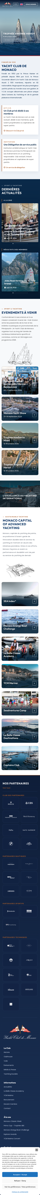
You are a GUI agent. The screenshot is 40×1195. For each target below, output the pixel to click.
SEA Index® (10, 601)
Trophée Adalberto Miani (14, 439)
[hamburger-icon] (15, 4)
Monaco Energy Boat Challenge (15, 627)
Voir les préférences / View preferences (20, 1187)
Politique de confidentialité (20, 1192)
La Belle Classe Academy (12, 655)
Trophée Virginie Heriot (13, 466)
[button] (37, 1150)
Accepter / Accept (20, 1174)
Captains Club (11, 765)
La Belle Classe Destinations (12, 737)
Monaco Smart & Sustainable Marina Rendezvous (15, 383)
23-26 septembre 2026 (13, 416)
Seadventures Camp (15, 710)
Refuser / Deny (20, 1181)
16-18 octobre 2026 (11, 444)
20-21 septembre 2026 (13, 390)
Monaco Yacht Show (15, 413)
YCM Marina (11, 683)
